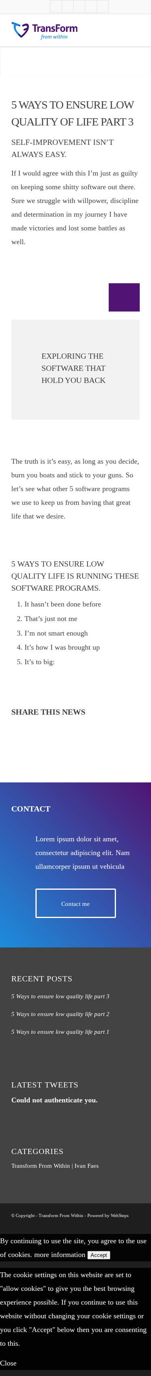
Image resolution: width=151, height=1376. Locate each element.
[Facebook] (67, 6)
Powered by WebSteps (107, 1215)
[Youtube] (56, 6)
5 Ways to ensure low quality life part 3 (60, 996)
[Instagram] (102, 6)
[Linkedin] (79, 6)
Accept (99, 1255)
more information (59, 1255)
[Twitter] (91, 6)
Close (8, 1363)
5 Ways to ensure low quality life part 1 (60, 1032)
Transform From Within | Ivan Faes (55, 1166)
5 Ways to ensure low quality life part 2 (60, 1014)
